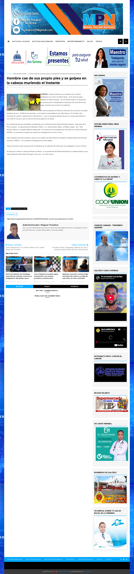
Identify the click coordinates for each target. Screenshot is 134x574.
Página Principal (15, 559)
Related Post (12, 253)
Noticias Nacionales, (37, 87)
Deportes (60, 41)
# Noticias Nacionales (19, 209)
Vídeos (99, 41)
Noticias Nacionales (42, 41)
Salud (90, 41)
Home (9, 74)
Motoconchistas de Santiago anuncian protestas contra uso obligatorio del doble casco (19, 276)
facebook (74, 286)
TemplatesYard (64, 571)
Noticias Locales (21, 41)
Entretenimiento (76, 41)
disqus (47, 286)
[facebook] (121, 559)
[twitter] (123, 559)
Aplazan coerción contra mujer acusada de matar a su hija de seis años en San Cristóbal (75, 276)
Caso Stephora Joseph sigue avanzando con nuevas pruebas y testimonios (46, 276)
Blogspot (87, 571)
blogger (19, 286)
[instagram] (126, 559)
